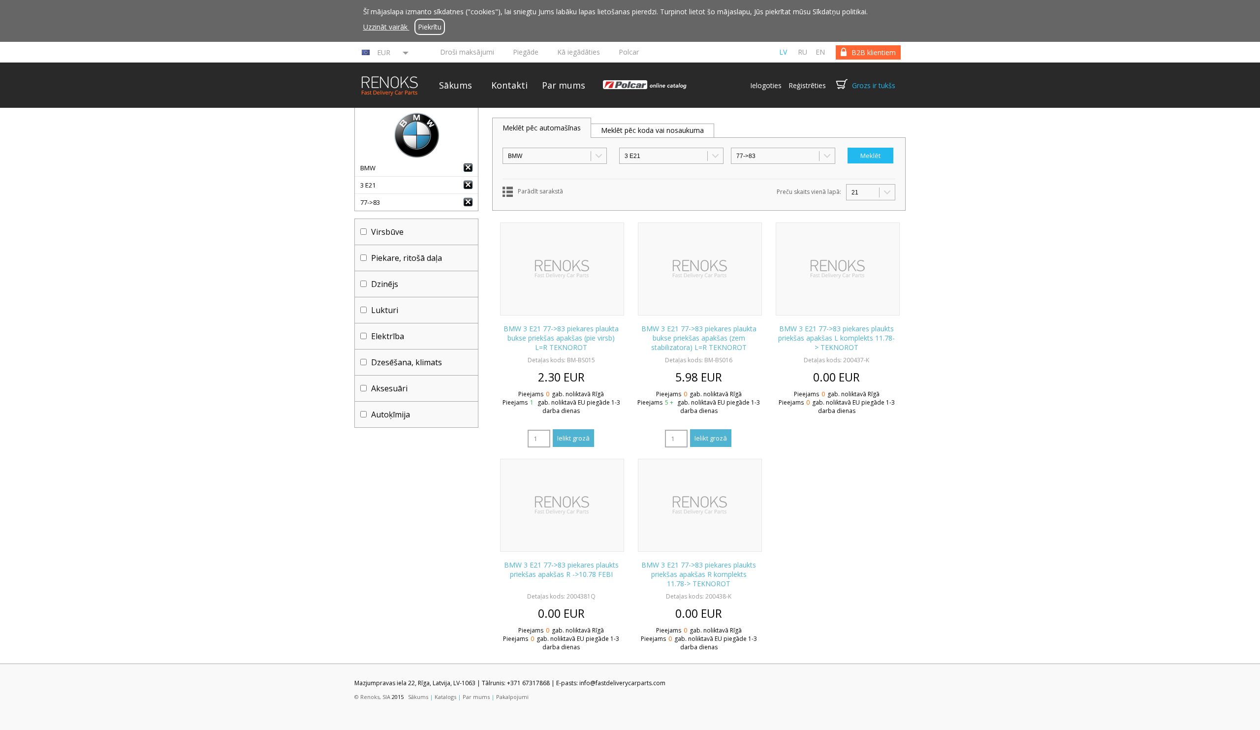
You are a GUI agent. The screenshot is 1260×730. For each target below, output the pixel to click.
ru (802, 52)
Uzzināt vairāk (386, 27)
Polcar (629, 52)
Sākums (455, 85)
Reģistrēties (807, 85)
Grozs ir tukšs (873, 85)
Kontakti (509, 85)
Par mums (563, 85)
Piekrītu (429, 27)
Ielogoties (766, 85)
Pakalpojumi (512, 696)
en (820, 52)
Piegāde (525, 52)
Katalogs (445, 696)
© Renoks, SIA (372, 696)
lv (783, 52)
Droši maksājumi (467, 52)
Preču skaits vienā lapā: (809, 192)
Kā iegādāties (578, 52)
